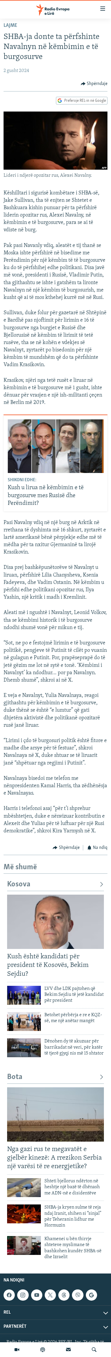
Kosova (18, 884)
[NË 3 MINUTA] (68, 1349)
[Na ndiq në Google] (91, 1295)
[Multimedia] (17, 1349)
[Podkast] (43, 1349)
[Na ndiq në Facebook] (9, 1295)
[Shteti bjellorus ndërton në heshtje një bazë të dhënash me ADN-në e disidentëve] (24, 1187)
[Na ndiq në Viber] (77, 1295)
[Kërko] (94, 1349)
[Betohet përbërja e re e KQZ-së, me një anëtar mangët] (24, 1021)
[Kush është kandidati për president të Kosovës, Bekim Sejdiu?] (55, 922)
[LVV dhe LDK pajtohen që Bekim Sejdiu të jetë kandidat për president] (24, 995)
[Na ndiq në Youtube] (36, 1295)
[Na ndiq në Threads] (64, 1295)
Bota (14, 1077)
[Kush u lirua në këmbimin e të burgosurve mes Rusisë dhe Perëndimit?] (56, 446)
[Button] (94, 84)
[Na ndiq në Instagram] (22, 1295)
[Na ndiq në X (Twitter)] (50, 1295)
